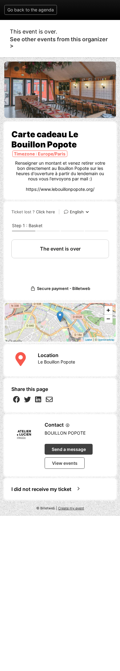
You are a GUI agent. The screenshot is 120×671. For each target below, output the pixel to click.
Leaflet (88, 339)
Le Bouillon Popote (56, 361)
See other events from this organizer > (59, 42)
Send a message (69, 449)
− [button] (108, 318)
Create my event (71, 508)
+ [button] (108, 310)
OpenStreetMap (106, 339)
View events (65, 463)
